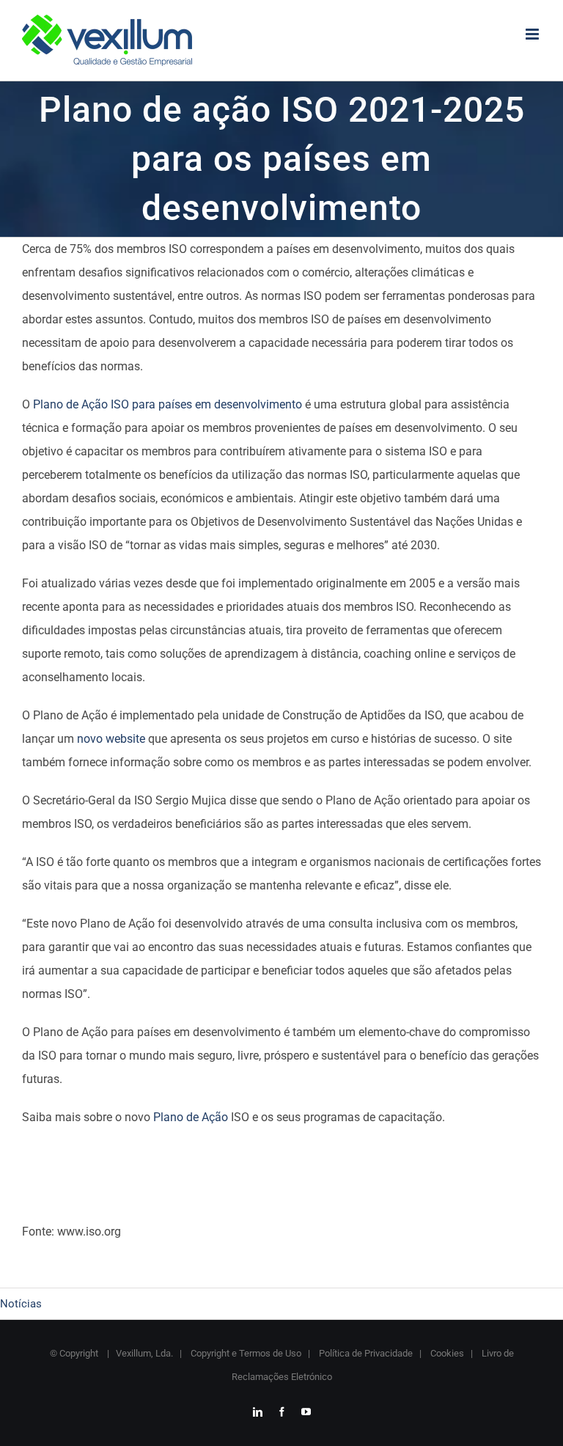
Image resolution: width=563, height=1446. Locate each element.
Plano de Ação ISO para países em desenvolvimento (167, 404)
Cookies (446, 1353)
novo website (111, 739)
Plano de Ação (190, 1117)
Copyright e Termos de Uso (244, 1353)
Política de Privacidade (365, 1353)
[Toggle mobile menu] (533, 34)
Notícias (21, 1303)
